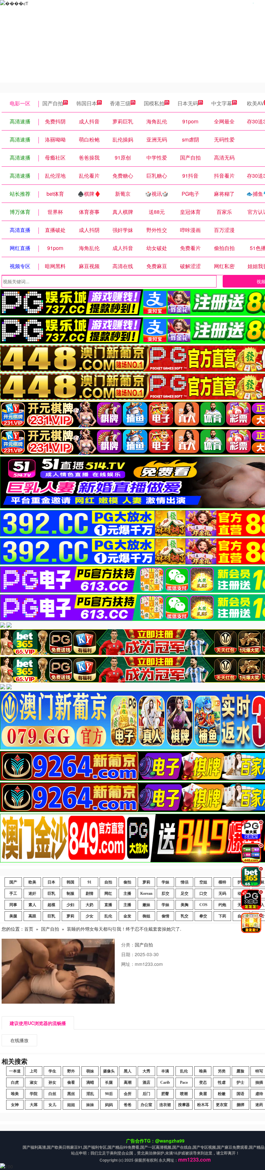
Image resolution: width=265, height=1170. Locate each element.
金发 (127, 916)
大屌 (33, 1104)
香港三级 (120, 103)
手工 (13, 893)
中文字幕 (221, 103)
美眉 (203, 1094)
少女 (89, 916)
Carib (165, 1082)
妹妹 (90, 1104)
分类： (128, 944)
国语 (240, 1094)
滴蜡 (90, 1082)
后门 (146, 1094)
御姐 (146, 916)
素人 (32, 905)
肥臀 (165, 1094)
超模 (51, 905)
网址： (128, 964)
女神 (15, 1104)
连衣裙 (165, 1104)
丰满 (165, 1071)
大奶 (89, 905)
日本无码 (187, 103)
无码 (222, 893)
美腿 (13, 916)
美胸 (184, 905)
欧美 (32, 882)
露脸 (240, 1071)
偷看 (71, 1082)
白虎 (15, 1082)
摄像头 (109, 1071)
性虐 (222, 1082)
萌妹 (90, 1071)
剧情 (89, 893)
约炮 (222, 905)
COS (203, 905)
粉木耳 (203, 1104)
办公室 (146, 1104)
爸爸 (128, 1104)
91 (89, 882)
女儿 (52, 1104)
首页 (28, 928)
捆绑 (240, 1104)
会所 (128, 1094)
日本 (51, 882)
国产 (13, 882)
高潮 (128, 1082)
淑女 (33, 1082)
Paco (184, 1082)
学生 (52, 1071)
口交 (203, 893)
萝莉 (146, 882)
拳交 (203, 916)
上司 (33, 1071)
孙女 (52, 1082)
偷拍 (127, 882)
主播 (127, 893)
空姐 (203, 882)
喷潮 (184, 1094)
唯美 (203, 1071)
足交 (184, 893)
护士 (240, 1082)
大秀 (146, 1071)
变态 (203, 1082)
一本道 (15, 1071)
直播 (108, 905)
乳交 (184, 916)
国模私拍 (154, 103)
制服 (70, 893)
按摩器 (184, 1104)
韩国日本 (86, 103)
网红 (108, 893)
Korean (146, 893)
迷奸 (32, 893)
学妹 (165, 882)
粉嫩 (222, 1094)
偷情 (165, 916)
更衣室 (222, 1104)
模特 (222, 882)
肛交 (165, 893)
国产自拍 (52, 103)
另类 (222, 1071)
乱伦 (108, 916)
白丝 (52, 1094)
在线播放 (19, 1040)
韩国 (70, 882)
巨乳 (51, 893)
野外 (71, 1071)
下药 (222, 916)
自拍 (108, 882)
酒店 (146, 1082)
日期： (128, 954)
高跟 (32, 916)
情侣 (184, 882)
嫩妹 (146, 905)
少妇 (70, 905)
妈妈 (109, 1104)
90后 (109, 1094)
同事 (13, 905)
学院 (33, 1094)
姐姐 (71, 1104)
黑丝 (71, 1094)
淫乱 (90, 1094)
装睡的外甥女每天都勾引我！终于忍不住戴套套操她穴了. (124, 928)
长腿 (109, 1082)
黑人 (128, 1071)
